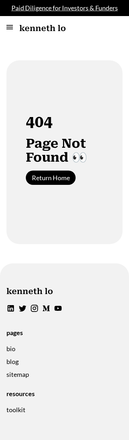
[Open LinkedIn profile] (10, 310)
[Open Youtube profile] (58, 310)
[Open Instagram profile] (34, 310)
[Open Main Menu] (9, 28)
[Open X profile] (22, 310)
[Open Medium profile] (46, 310)
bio (10, 349)
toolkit (15, 410)
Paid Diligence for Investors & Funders (64, 8)
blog (12, 361)
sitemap (17, 374)
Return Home (51, 178)
